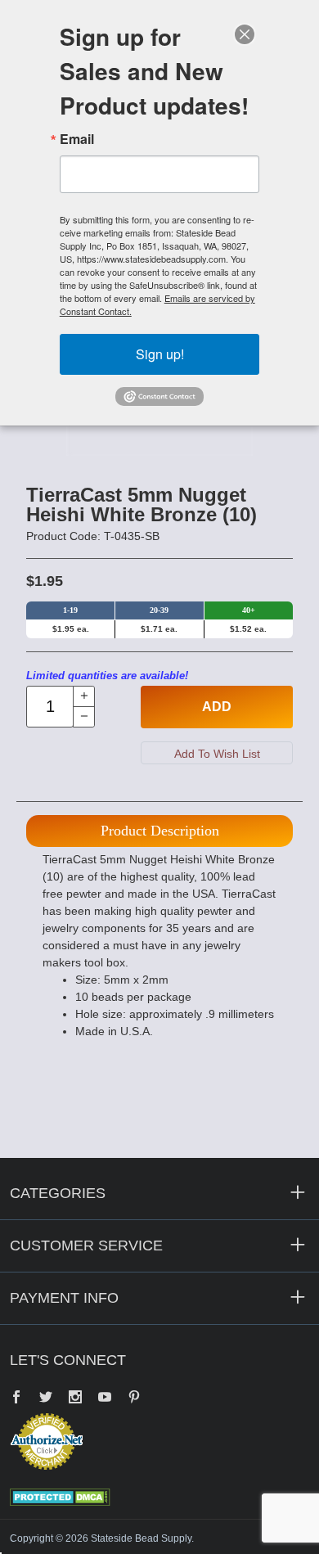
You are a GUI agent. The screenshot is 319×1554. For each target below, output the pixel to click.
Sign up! (160, 354)
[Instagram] (75, 1398)
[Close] (244, 34)
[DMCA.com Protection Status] (60, 1495)
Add (216, 707)
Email (77, 139)
